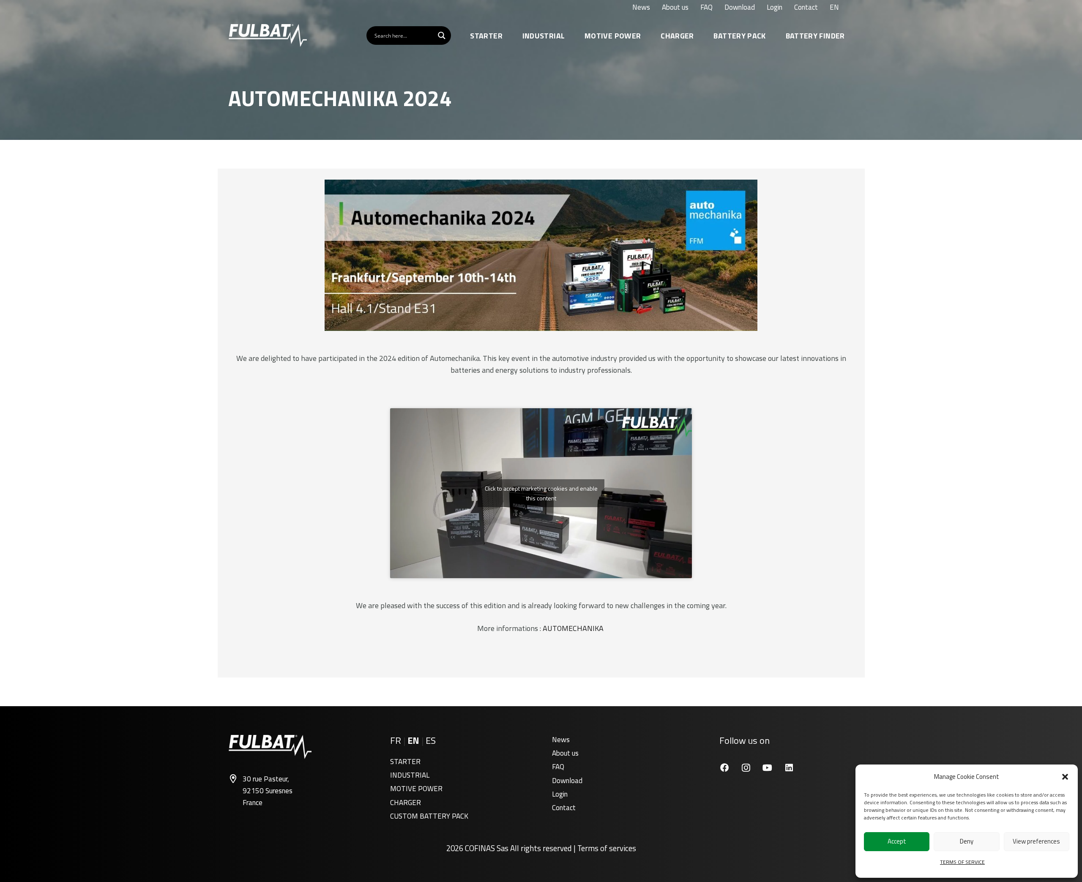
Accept (897, 841)
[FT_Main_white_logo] (267, 35)
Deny (966, 841)
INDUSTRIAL (409, 775)
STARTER (405, 761)
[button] (1065, 777)
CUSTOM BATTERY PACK (429, 816)
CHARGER (405, 802)
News (561, 739)
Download (567, 780)
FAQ (558, 766)
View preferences (1036, 841)
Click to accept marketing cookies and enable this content (541, 493)
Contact (564, 807)
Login (560, 794)
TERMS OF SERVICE (962, 862)
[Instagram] (746, 767)
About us (565, 753)
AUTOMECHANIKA (574, 628)
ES (431, 740)
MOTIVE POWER (416, 788)
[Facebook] (724, 767)
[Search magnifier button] (442, 35)
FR (395, 740)
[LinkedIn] (789, 767)
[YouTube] (767, 767)
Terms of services (606, 848)
